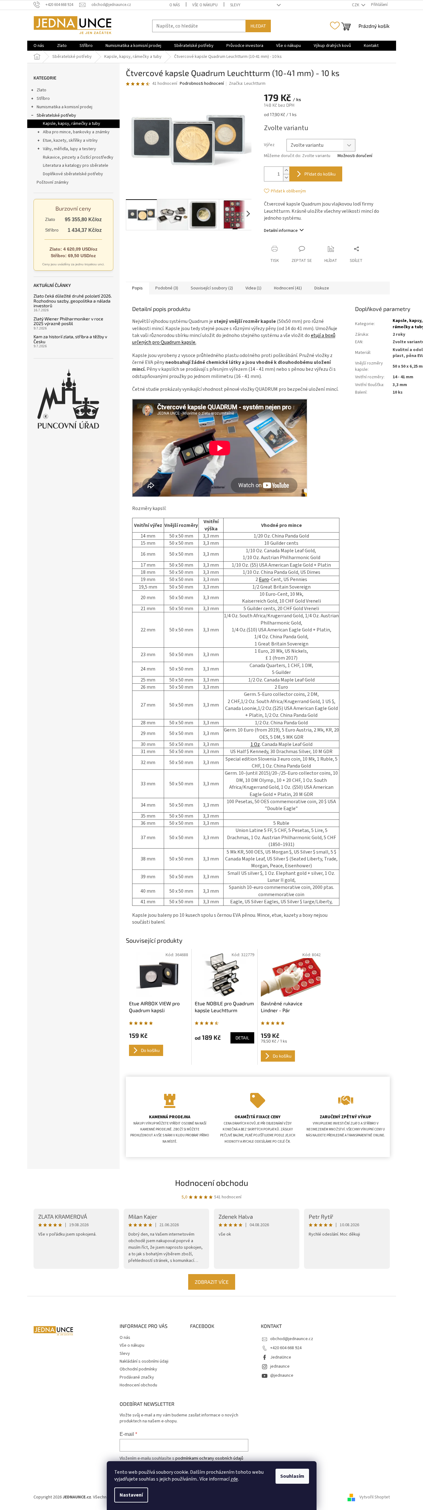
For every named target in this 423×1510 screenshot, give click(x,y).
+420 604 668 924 (286, 1348)
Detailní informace (281, 230)
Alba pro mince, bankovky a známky (76, 132)
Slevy (235, 5)
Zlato (41, 90)
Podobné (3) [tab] (166, 288)
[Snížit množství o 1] (286, 177)
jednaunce (280, 1366)
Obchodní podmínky (138, 1369)
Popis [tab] (137, 288)
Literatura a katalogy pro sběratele (75, 165)
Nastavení (131, 1495)
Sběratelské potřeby (56, 115)
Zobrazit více (212, 1282)
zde (234, 1479)
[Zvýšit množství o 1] (286, 170)
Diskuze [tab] (321, 288)
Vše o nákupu (205, 5)
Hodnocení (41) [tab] (288, 288)
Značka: (247, 83)
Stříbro (43, 98)
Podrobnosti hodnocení (202, 84)
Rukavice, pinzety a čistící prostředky (78, 157)
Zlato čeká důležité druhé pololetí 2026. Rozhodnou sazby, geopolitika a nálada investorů (73, 300)
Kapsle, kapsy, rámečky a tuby (71, 123)
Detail (242, 1037)
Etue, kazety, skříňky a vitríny (70, 140)
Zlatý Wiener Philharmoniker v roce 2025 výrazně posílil (68, 321)
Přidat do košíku (320, 173)
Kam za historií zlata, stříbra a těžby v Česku (70, 339)
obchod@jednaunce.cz (291, 1339)
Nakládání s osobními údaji (144, 1361)
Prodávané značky (137, 1377)
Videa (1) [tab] (253, 288)
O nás (174, 5)
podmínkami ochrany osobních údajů (209, 1458)
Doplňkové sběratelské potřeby (73, 174)
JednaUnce (280, 1357)
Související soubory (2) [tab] (212, 288)
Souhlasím (292, 1476)
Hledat (258, 25)
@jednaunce (281, 1375)
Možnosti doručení (355, 156)
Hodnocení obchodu (211, 1182)
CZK (356, 5)
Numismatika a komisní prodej (64, 107)
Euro (264, 579)
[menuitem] (38, 46)
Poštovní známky (53, 182)
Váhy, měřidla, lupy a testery (69, 149)
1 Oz (255, 744)
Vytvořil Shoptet (374, 1497)
